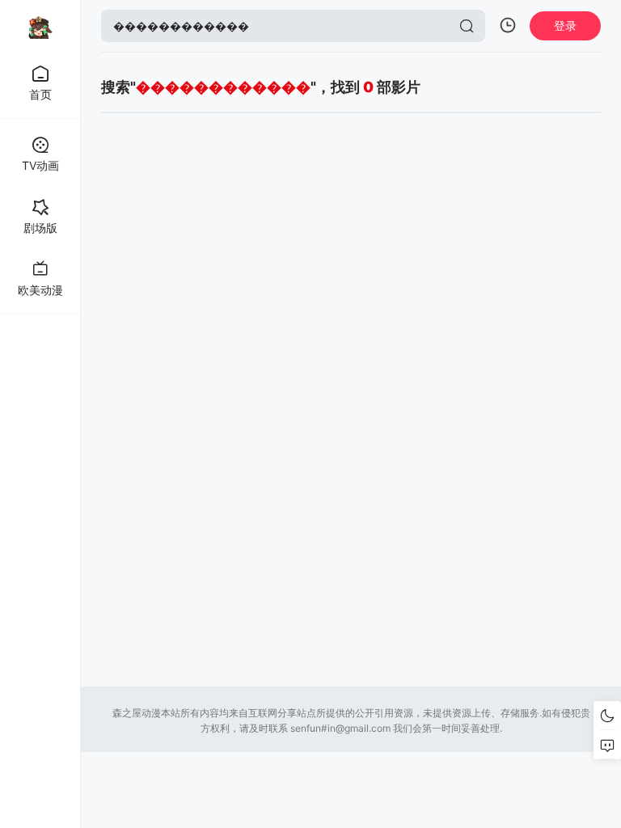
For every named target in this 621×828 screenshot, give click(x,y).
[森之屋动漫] (40, 26)
